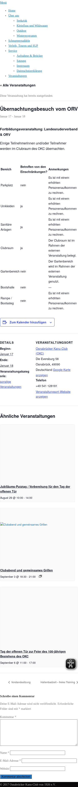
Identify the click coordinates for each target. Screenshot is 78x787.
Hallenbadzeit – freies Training (58, 682)
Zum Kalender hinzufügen (28, 322)
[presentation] (37, 453)
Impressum (23, 65)
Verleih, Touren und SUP (23, 45)
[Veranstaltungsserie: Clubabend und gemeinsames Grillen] (40, 576)
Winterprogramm (27, 35)
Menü (3, 2)
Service (12, 50)
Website (4, 768)
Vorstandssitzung (21, 682)
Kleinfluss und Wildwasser (32, 25)
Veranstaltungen (17, 75)
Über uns (13, 15)
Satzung (21, 60)
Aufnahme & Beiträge (30, 55)
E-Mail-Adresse (10, 760)
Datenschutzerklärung (29, 70)
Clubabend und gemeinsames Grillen (26, 570)
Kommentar (8, 717)
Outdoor (21, 30)
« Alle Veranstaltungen (18, 85)
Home (11, 10)
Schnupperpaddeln (19, 40)
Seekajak (22, 20)
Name (4, 752)
